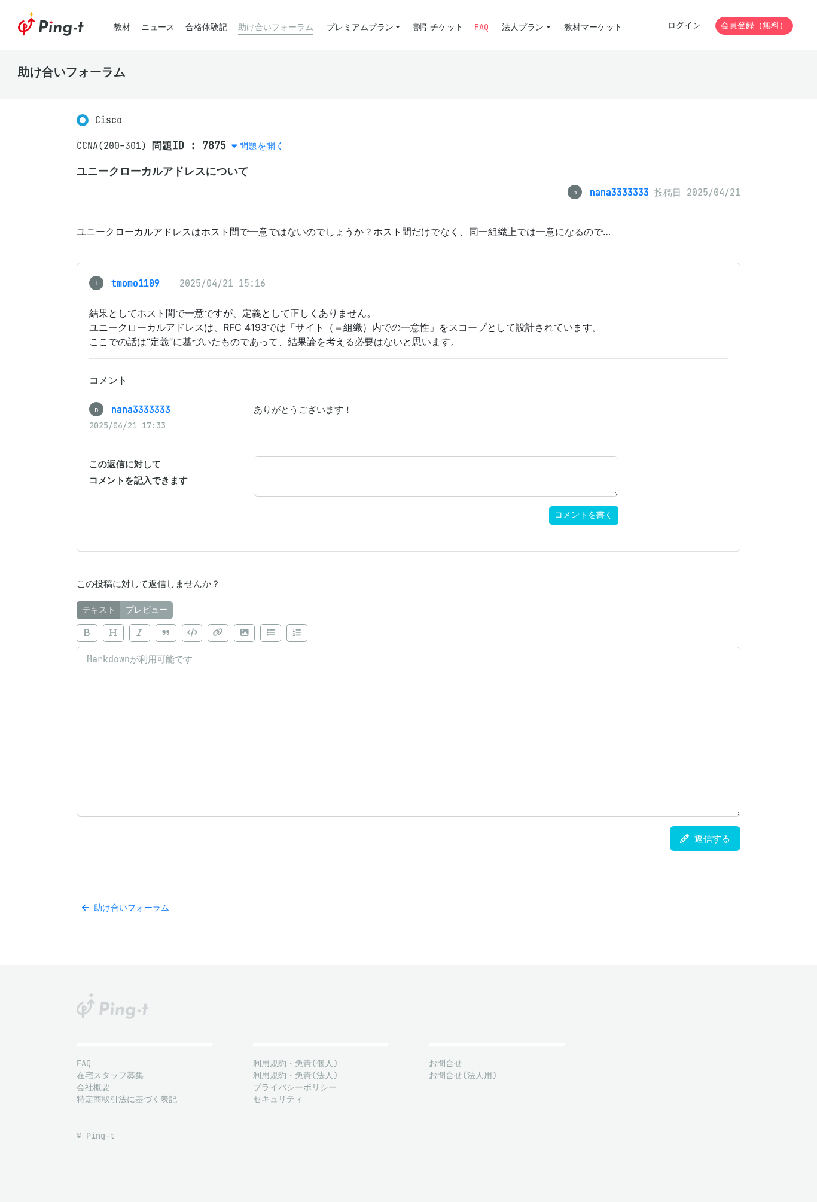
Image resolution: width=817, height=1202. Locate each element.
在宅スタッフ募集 (110, 1075)
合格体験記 (206, 27)
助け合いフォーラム (275, 27)
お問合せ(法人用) (463, 1075)
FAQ (481, 27)
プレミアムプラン (360, 27)
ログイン (684, 25)
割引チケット (438, 27)
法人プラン (523, 27)
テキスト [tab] (98, 610)
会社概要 (93, 1087)
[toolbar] (408, 633)
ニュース (158, 27)
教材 (122, 27)
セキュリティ (278, 1099)
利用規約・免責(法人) (295, 1075)
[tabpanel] (408, 718)
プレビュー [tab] (146, 610)
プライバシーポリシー (295, 1087)
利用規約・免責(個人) (295, 1063)
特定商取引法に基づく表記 (127, 1099)
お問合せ (445, 1063)
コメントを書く (583, 515)
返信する (709, 838)
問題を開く (261, 145)
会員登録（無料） (754, 25)
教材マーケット (593, 27)
